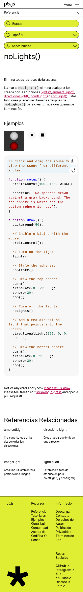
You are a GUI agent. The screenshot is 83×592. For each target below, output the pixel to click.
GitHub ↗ (62, 566)
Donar (35, 540)
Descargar (63, 511)
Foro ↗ (60, 586)
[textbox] (41, 265)
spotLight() (59, 96)
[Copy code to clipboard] (73, 161)
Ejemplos (38, 519)
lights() (46, 92)
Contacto (63, 515)
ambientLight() (63, 92)
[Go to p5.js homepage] (9, 4)
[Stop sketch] (42, 135)
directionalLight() (16, 96)
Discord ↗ (63, 582)
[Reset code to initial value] (73, 171)
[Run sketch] (32, 135)
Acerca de (38, 532)
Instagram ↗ (65, 570)
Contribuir (38, 523)
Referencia (39, 511)
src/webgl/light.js (49, 392)
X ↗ (58, 574)
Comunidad (39, 527)
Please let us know (57, 388)
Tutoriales (38, 515)
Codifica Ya (39, 536)
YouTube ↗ (63, 578)
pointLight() (39, 96)
